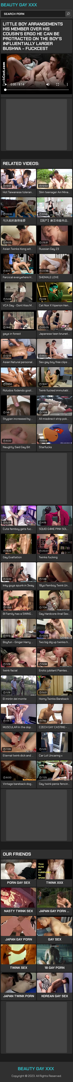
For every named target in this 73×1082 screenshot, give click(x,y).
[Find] (68, 14)
